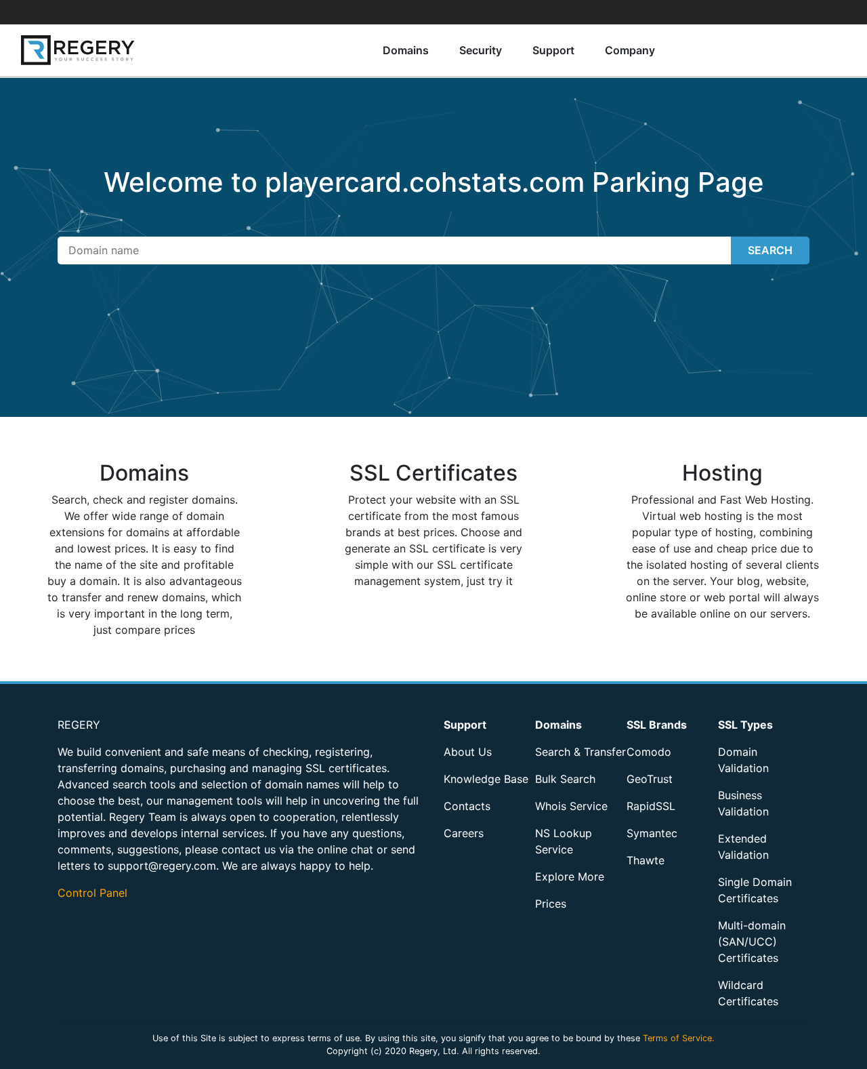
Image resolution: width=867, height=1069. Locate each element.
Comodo (649, 752)
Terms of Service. (679, 1038)
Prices (550, 903)
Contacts (467, 806)
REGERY (79, 724)
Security (480, 50)
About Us (468, 752)
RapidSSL (651, 806)
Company (630, 50)
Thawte (645, 860)
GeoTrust (650, 779)
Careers (464, 833)
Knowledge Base (486, 779)
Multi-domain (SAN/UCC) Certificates (752, 942)
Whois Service (571, 806)
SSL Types (745, 724)
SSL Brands (657, 724)
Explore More (569, 876)
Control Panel (92, 893)
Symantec (652, 833)
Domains (406, 50)
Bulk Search (565, 779)
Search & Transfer (580, 752)
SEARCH (770, 250)
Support (553, 50)
